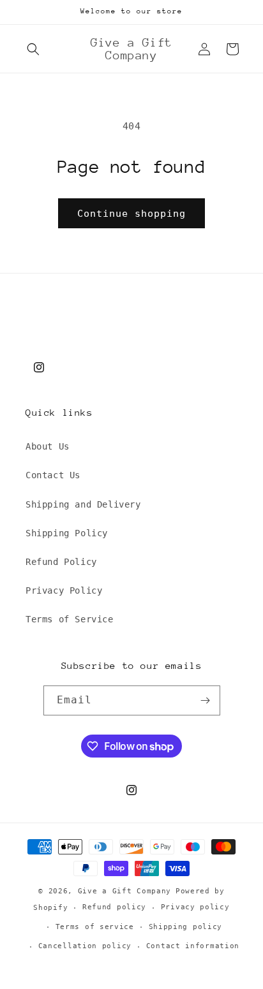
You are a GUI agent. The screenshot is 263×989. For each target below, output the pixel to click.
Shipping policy (186, 927)
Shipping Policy (67, 533)
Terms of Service (70, 619)
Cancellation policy (85, 946)
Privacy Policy (64, 590)
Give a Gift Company (124, 891)
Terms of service (95, 927)
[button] (33, 49)
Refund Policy (61, 562)
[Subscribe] (206, 700)
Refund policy (114, 907)
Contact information (192, 946)
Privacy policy (195, 907)
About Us (48, 446)
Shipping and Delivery (83, 504)
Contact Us (53, 475)
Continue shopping (131, 213)
